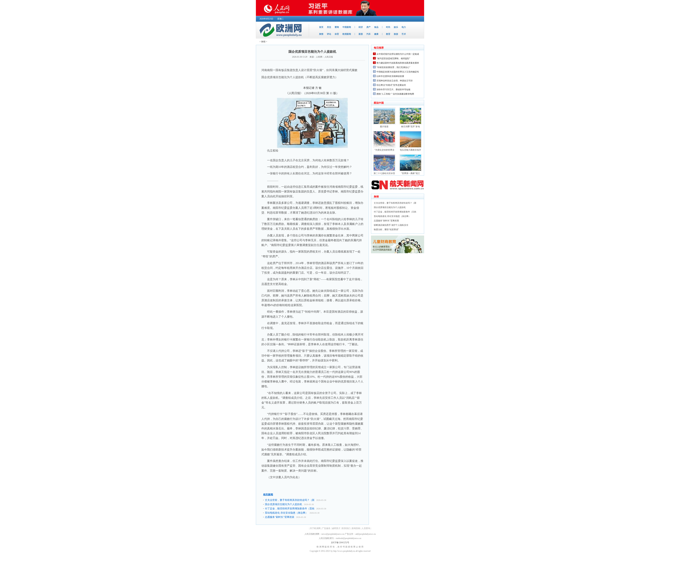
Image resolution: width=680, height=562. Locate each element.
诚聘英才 (336, 528)
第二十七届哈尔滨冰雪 (384, 173)
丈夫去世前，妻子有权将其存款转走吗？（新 (289, 500)
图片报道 (384, 126)
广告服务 (326, 528)
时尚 (388, 27)
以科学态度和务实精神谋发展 (390, 76)
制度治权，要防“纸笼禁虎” (386, 229)
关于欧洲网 (315, 528)
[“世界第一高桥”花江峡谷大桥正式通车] (410, 170)
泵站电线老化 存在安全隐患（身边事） (286, 512)
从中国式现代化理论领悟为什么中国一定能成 (397, 54)
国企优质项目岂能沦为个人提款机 (283, 504)
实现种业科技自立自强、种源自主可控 (394, 80)
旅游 (396, 34)
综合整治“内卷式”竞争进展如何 (391, 85)
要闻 (337, 27)
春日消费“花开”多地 (410, 126)
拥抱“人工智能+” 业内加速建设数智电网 (395, 94)
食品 (376, 27)
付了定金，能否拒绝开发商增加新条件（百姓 (289, 508)
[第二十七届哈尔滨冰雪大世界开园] (384, 170)
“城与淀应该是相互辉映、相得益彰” (393, 58)
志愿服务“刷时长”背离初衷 (279, 517)
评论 (329, 34)
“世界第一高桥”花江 (410, 173)
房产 (368, 27)
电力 (404, 27)
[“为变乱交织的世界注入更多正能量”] (384, 147)
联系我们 (346, 528)
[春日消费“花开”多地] (410, 123)
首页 (321, 27)
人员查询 (366, 528)
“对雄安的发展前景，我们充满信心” (393, 67)
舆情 (321, 34)
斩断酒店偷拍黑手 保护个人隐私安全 (391, 225)
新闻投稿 (356, 528)
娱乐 (396, 27)
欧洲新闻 (346, 34)
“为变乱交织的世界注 (384, 150)
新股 (361, 34)
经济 (361, 27)
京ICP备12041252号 (340, 542)
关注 (329, 27)
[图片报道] (384, 123)
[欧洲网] (281, 37)
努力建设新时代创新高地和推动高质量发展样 (397, 63)
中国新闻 (346, 27)
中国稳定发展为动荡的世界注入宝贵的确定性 (397, 72)
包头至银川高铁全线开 (410, 150)
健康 (376, 34)
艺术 (404, 34)
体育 (337, 34)
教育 (388, 34)
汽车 (368, 34)
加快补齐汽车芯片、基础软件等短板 (393, 89)
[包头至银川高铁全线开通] (410, 147)
